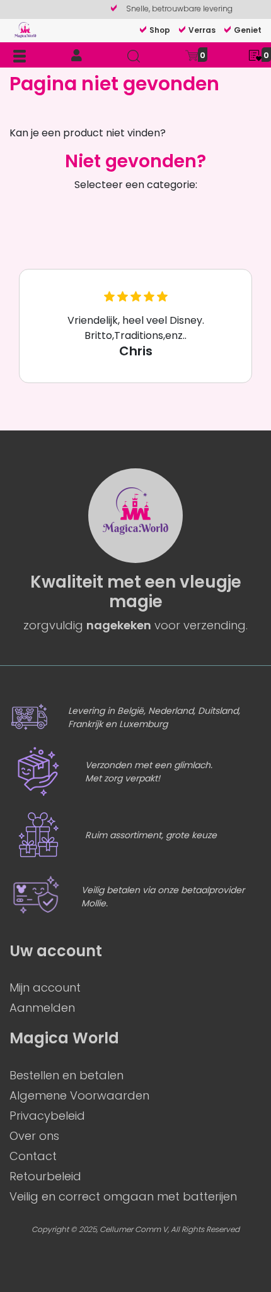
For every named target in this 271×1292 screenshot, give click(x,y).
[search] (134, 55)
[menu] (19, 55)
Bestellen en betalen (66, 1075)
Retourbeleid (45, 1176)
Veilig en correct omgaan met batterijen (123, 1196)
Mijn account (45, 987)
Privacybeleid (47, 1115)
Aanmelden (42, 1008)
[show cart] (191, 54)
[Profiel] (76, 55)
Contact (33, 1156)
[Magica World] (25, 29)
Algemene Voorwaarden (79, 1095)
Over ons (34, 1136)
